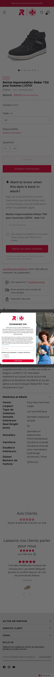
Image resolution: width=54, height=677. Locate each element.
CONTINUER (18, 360)
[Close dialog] (52, 314)
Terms (7, 344)
